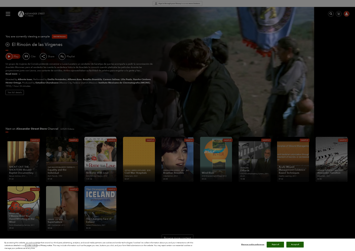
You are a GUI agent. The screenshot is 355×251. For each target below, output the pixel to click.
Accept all (295, 244)
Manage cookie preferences (252, 244)
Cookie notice (31, 245)
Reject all (275, 244)
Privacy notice (46, 245)
